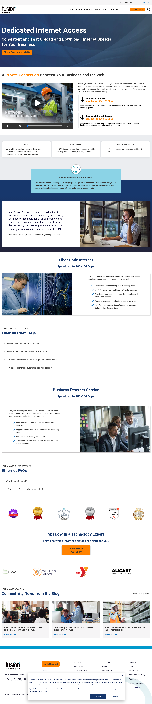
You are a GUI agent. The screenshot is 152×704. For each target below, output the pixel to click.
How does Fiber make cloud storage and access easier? (32, 360)
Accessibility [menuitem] (133, 679)
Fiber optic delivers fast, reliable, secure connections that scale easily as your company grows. (110, 103)
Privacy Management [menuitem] (136, 683)
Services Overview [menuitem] (80, 671)
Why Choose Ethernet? (16, 481)
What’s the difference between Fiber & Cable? (27, 352)
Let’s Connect (137, 9)
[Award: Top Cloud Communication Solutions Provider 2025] (138, 514)
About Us (100, 9)
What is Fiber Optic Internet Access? (23, 344)
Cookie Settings (134, 688)
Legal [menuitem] (131, 666)
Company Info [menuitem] (79, 666)
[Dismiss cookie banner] (122, 676)
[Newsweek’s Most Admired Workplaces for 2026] (13, 514)
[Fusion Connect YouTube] (19, 679)
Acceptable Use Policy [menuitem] (137, 675)
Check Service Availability (17, 52)
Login (119, 2)
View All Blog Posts (141, 594)
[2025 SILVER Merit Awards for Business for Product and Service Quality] (90, 514)
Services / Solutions (80, 9)
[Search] (148, 9)
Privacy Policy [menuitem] (134, 671)
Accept (98, 696)
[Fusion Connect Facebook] (13, 679)
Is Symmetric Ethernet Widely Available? (24, 489)
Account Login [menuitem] (107, 671)
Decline (115, 696)
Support (114, 9)
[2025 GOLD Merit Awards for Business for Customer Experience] (38, 514)
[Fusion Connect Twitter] (7, 679)
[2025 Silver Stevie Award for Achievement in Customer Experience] (64, 514)
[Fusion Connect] (9, 9)
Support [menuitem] (104, 666)
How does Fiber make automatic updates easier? (29, 368)
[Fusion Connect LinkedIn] (25, 679)
